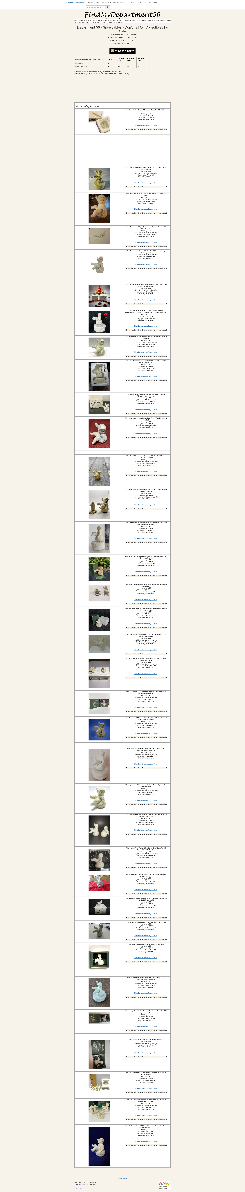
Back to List (148, 2)
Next (155, 2)
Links (140, 2)
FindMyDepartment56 (76, 2)
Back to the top (122, 1179)
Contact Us (123, 2)
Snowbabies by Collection (110, 2)
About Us (133, 2)
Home (97, 2)
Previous (90, 2)
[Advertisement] (122, 89)
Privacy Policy (78, 1188)
